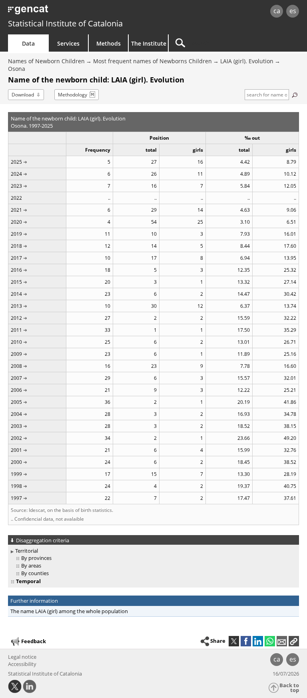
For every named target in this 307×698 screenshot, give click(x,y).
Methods (108, 43)
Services (68, 43)
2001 (16, 450)
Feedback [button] (33, 641)
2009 (16, 354)
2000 (16, 462)
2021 (16, 210)
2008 (16, 366)
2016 (16, 270)
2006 (16, 390)
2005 (16, 402)
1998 (16, 486)
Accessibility (22, 664)
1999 (16, 474)
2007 (16, 378)
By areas (31, 565)
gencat (66, 12)
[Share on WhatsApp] (270, 641)
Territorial (26, 550)
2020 (16, 222)
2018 (16, 246)
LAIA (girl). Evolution (246, 61)
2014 (16, 294)
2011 (16, 330)
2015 (16, 282)
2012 (16, 318)
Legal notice (22, 656)
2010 (16, 342)
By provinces (36, 558)
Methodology (72, 94)
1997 (16, 498)
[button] (294, 641)
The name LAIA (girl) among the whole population (69, 611)
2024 (16, 173)
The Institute (148, 43)
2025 (16, 161)
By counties (35, 573)
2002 (16, 438)
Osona (16, 68)
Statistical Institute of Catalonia (65, 23)
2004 (16, 414)
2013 (16, 306)
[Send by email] (282, 641)
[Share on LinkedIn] (258, 641)
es (292, 10)
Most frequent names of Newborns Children (152, 61)
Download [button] (23, 94)
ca (276, 10)
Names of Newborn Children (46, 61)
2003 (16, 426)
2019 (16, 234)
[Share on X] (234, 641)
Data (28, 43)
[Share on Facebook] (246, 641)
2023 (16, 186)
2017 (16, 258)
